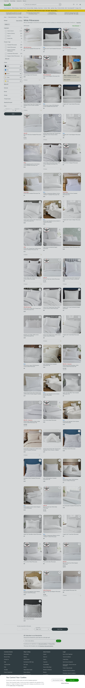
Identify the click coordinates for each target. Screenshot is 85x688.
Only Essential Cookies (57, 680)
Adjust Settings (65, 683)
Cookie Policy (12, 685)
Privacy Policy (20, 685)
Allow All (72, 680)
